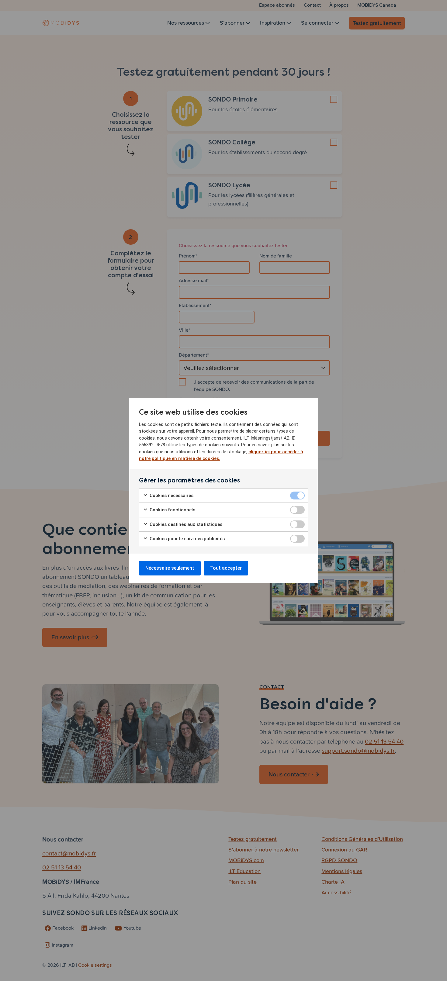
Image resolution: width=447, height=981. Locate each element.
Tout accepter (226, 568)
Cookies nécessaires (170, 495)
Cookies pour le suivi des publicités (186, 538)
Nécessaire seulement (169, 568)
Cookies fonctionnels (171, 510)
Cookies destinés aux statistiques (185, 524)
